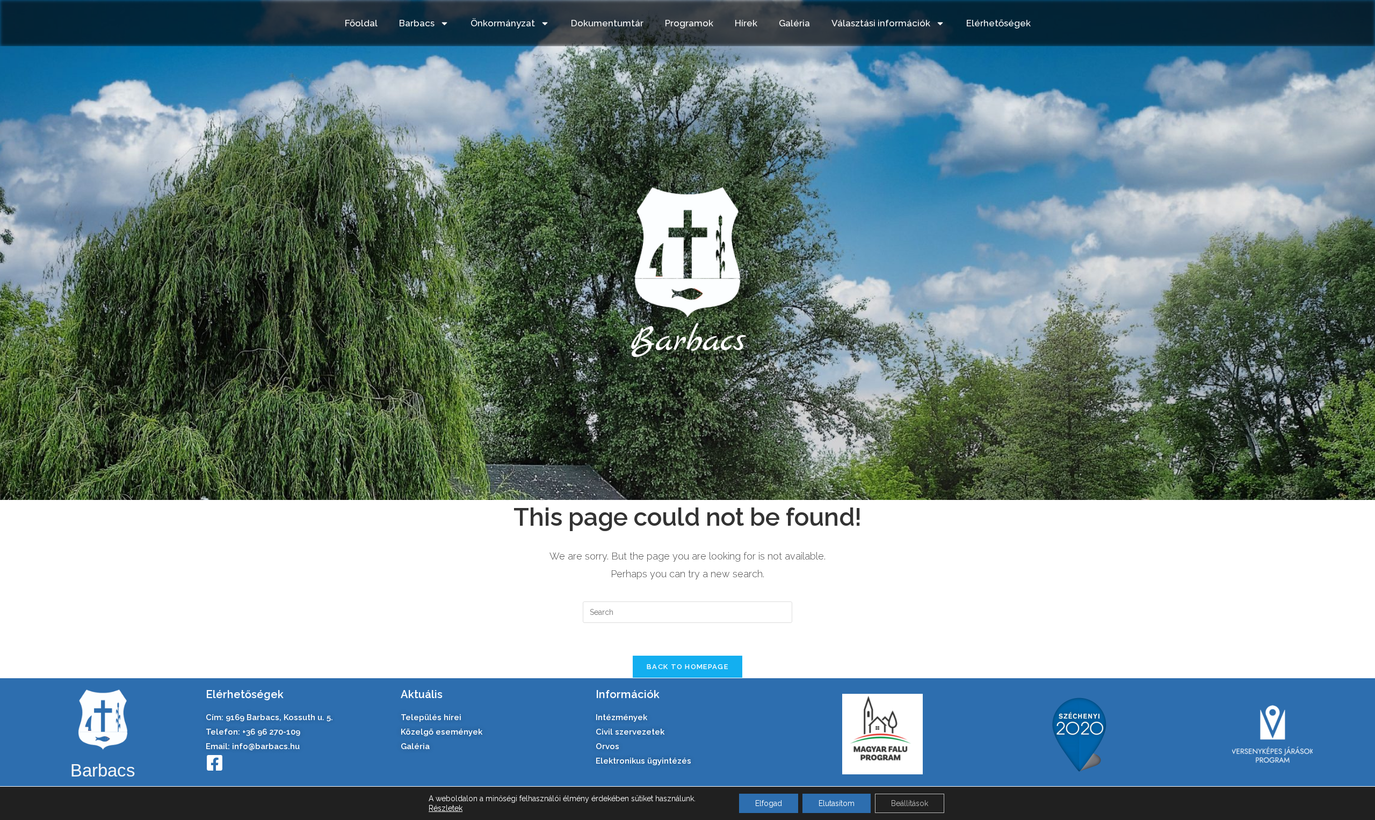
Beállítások (909, 803)
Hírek (746, 23)
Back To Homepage (687, 667)
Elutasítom (837, 803)
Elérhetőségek (998, 23)
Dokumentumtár (607, 23)
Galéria (794, 23)
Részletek (445, 808)
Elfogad (768, 803)
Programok (689, 23)
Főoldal (361, 23)
